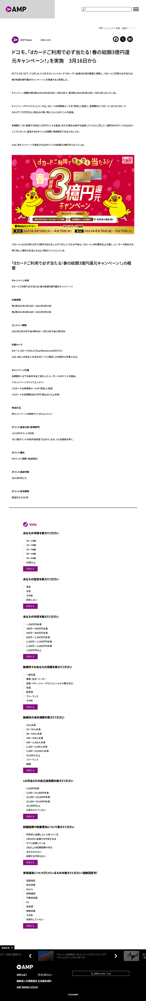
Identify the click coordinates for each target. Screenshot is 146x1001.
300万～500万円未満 (37, 628)
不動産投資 (32, 897)
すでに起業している (35, 843)
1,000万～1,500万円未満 (39, 641)
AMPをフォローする (102, 973)
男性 (28, 586)
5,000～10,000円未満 (37, 792)
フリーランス (32, 696)
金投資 (29, 906)
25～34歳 (31, 545)
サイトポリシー (45, 974)
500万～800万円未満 (37, 632)
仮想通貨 (30, 893)
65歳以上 (31, 562)
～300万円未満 (33, 624)
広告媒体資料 (44, 981)
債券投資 (30, 910)
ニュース (108, 28)
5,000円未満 (32, 788)
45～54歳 (31, 553)
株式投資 (30, 884)
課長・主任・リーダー (36, 678)
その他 (29, 595)
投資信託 (30, 880)
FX (27, 902)
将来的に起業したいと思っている (42, 834)
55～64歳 (31, 558)
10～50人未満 (33, 729)
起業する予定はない (36, 856)
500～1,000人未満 (35, 742)
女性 (28, 591)
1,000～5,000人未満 (36, 746)
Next (115, 956)
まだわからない (33, 851)
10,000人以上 (33, 755)
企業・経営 (121, 28)
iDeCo (29, 889)
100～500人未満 (34, 737)
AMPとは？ (22, 974)
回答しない (31, 599)
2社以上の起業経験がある (39, 847)
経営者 (29, 691)
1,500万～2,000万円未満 (39, 645)
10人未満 (31, 725)
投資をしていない (34, 919)
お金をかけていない (36, 809)
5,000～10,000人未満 (37, 750)
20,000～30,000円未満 (38, 801)
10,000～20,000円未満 (38, 797)
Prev (31, 956)
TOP (101, 28)
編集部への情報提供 (27, 981)
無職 (28, 764)
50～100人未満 (34, 733)
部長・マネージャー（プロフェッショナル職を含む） (50, 683)
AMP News (26, 40)
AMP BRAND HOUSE (27, 987)
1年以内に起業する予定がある (41, 838)
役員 (28, 687)
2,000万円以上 (33, 650)
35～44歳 (31, 549)
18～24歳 (31, 540)
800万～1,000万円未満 (38, 637)
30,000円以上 (33, 805)
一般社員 (30, 674)
